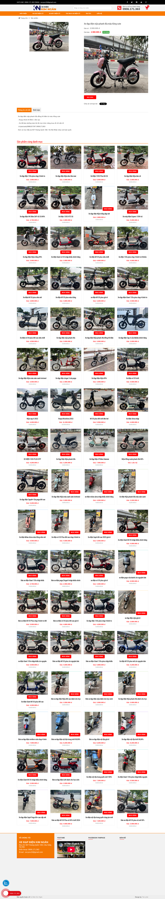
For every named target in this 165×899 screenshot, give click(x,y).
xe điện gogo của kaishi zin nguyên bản (132, 577)
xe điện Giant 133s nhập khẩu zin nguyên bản (32, 662)
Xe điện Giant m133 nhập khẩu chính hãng (65, 257)
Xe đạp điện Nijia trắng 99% (32, 257)
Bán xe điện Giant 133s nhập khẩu (32, 580)
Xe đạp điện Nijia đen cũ (132, 176)
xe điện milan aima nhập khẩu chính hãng (99, 496)
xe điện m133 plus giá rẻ (99, 580)
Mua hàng (90, 97)
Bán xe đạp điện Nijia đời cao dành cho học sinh (66, 700)
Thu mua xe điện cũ (73, 13)
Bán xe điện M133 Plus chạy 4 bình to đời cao (32, 622)
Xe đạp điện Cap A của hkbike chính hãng (133, 338)
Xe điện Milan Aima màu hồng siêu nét (32, 537)
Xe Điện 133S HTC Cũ (65, 216)
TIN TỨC (88, 13)
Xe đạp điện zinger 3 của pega (66, 378)
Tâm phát (145, 897)
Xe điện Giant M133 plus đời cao (32, 701)
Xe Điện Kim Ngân (36, 897)
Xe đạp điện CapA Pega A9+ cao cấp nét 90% (32, 818)
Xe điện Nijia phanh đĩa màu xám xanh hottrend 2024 (132, 497)
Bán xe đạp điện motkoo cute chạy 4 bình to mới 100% (32, 740)
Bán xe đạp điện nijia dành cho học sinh (99, 699)
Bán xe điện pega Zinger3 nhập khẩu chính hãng (65, 581)
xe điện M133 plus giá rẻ (99, 297)
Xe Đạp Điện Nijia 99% (99, 378)
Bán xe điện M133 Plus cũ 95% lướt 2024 (66, 820)
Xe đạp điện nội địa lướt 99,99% (133, 739)
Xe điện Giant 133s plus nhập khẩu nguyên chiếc (132, 778)
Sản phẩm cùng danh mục (30, 141)
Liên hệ (99, 13)
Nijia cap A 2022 (32, 418)
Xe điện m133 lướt (132, 378)
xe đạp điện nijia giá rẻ (132, 618)
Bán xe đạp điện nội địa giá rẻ (99, 739)
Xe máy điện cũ (54, 13)
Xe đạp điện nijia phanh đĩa (65, 338)
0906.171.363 (30, 2)
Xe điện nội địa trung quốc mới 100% (99, 777)
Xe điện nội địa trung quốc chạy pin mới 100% (99, 818)
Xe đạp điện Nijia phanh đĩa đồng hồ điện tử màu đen (99, 339)
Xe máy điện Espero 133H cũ (132, 216)
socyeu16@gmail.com (48, 2)
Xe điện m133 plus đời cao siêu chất (32, 338)
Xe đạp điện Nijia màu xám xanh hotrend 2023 (32, 379)
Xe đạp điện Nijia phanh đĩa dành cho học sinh (132, 700)
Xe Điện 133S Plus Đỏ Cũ (99, 176)
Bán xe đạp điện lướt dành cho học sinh (65, 779)
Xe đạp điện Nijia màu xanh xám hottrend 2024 (66, 497)
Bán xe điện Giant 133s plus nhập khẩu (99, 661)
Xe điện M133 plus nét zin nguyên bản (132, 661)
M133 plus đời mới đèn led (99, 418)
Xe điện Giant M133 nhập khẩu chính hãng (132, 540)
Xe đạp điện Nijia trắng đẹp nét (99, 213)
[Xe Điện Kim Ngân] (45, 8)
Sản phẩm (34, 18)
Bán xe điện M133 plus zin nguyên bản (66, 661)
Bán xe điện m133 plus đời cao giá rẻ (65, 621)
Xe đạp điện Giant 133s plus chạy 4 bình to (132, 297)
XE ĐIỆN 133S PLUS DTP (32, 459)
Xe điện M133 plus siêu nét (32, 297)
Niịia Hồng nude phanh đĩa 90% (132, 459)
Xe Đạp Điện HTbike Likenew (99, 459)
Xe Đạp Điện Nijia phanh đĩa (65, 459)
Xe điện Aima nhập (132, 418)
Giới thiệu (23, 13)
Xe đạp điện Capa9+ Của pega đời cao (32, 499)
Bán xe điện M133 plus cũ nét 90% (132, 820)
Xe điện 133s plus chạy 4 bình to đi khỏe (132, 257)
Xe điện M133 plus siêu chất (99, 257)
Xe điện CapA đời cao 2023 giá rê (99, 537)
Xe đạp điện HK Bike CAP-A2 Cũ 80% (32, 216)
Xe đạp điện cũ (37, 13)
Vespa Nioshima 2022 (65, 418)
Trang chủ (24, 18)
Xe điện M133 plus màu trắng (66, 297)
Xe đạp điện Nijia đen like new (66, 176)
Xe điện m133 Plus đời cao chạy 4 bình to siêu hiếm (66, 538)
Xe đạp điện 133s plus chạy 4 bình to (32, 176)
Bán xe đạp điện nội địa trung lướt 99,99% (65, 739)
